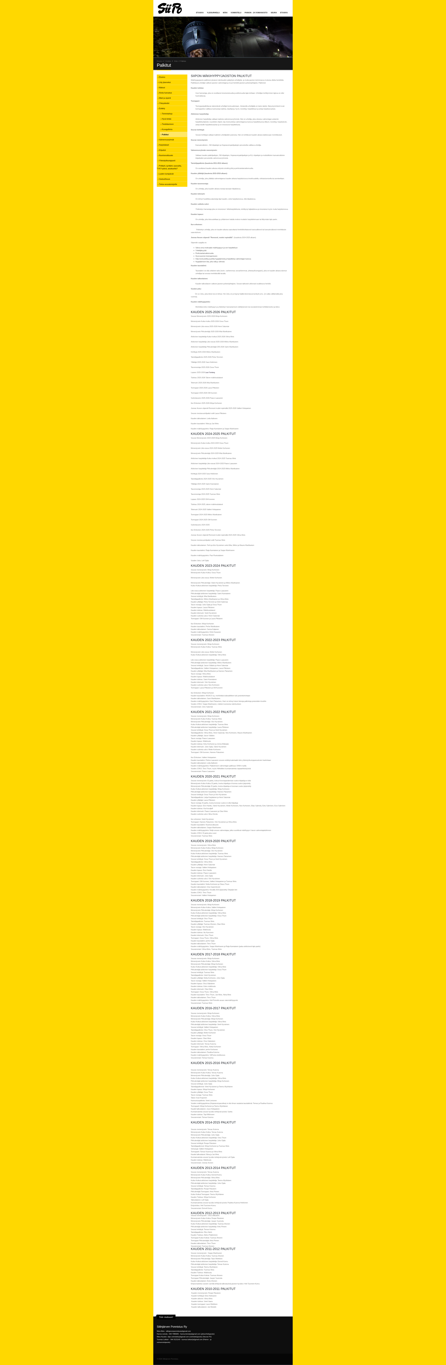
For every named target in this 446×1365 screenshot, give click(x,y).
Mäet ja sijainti (165, 98)
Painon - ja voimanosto (256, 13)
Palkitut (165, 134)
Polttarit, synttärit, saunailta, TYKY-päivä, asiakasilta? (169, 167)
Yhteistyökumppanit (167, 160)
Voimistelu (236, 13)
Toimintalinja (167, 114)
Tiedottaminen (168, 124)
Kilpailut (162, 150)
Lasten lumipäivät (166, 174)
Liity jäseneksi (165, 82)
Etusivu (200, 13)
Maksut (162, 87)
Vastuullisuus (164, 179)
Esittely (168, 61)
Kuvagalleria (167, 129)
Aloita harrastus (165, 93)
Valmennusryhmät (166, 140)
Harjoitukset (164, 145)
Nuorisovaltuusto (166, 155)
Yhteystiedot (164, 103)
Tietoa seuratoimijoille (168, 184)
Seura (274, 13)
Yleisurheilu (213, 13)
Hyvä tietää (166, 119)
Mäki (225, 13)
